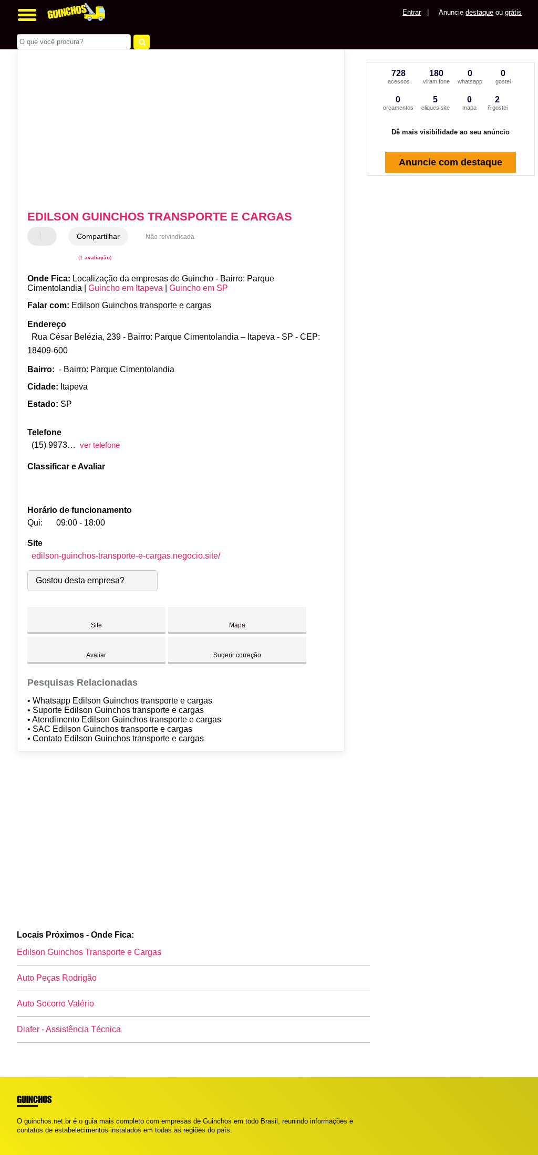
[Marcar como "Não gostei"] (49, 236)
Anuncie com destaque (450, 162)
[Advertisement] (174, 130)
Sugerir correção (237, 655)
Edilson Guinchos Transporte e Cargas (89, 952)
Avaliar (96, 655)
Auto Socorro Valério (55, 1003)
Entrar (411, 12)
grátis (513, 12)
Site (96, 625)
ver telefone (100, 444)
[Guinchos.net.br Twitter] (24, 1139)
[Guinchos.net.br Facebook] (19, 1139)
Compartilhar (98, 236)
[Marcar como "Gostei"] (37, 236)
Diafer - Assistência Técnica (69, 1029)
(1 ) (94, 257)
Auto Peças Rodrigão (57, 977)
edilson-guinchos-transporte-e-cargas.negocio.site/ (126, 555)
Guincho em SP (198, 288)
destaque (479, 12)
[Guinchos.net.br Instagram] (28, 1139)
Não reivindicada (170, 236)
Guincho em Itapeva (125, 288)
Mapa (237, 625)
